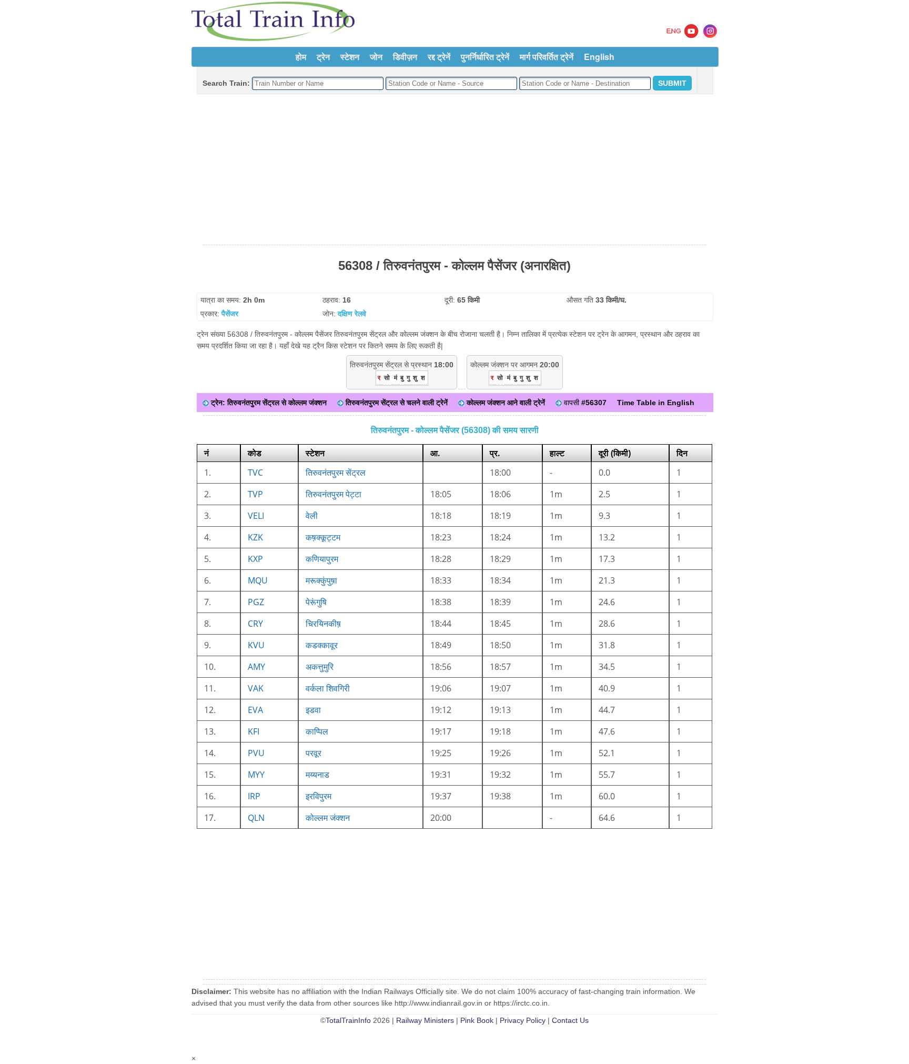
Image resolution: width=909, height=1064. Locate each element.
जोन (376, 57)
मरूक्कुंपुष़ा (321, 580)
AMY (256, 666)
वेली (312, 515)
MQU (258, 580)
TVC (255, 472)
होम (301, 57)
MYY (256, 774)
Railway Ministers (425, 1020)
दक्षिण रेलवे (352, 313)
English (599, 57)
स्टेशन (349, 57)
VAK (256, 688)
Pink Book (476, 1020)
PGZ (256, 602)
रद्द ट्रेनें (439, 57)
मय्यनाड (317, 774)
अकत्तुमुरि (320, 666)
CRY (255, 623)
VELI (256, 515)
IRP (254, 796)
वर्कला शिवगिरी (328, 688)
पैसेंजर (229, 313)
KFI (253, 731)
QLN (256, 818)
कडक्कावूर (322, 645)
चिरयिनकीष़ (323, 623)
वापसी (584, 402)
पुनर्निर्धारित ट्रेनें (485, 57)
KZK (255, 537)
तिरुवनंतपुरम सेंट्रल (336, 472)
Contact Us (570, 1020)
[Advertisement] (454, 170)
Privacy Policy (523, 1020)
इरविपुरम (318, 796)
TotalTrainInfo (348, 1020)
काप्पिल (317, 731)
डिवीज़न (405, 57)
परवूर (313, 753)
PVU (256, 753)
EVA (255, 710)
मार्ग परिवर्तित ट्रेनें (546, 57)
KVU (256, 645)
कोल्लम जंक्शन (328, 818)
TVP (255, 494)
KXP (255, 559)
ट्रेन (323, 57)
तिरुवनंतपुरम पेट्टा (333, 494)
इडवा (313, 710)
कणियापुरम (322, 559)
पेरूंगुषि (316, 602)
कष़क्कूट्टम (323, 537)
